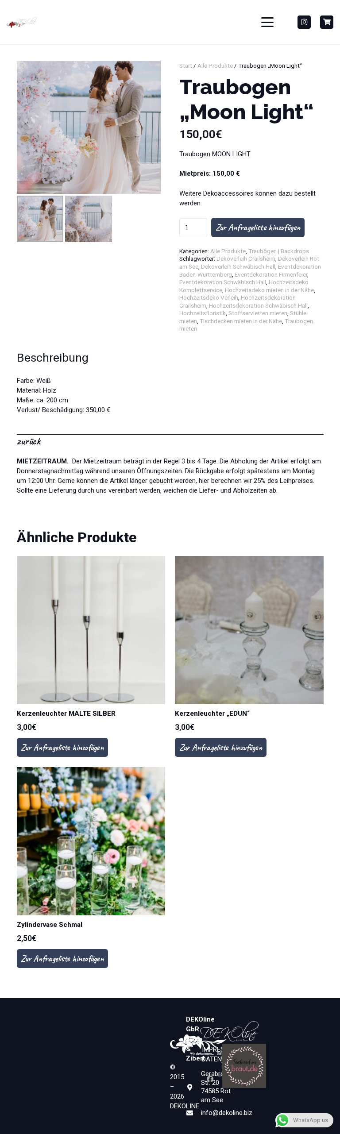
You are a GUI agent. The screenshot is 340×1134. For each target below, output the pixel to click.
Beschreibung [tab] (53, 358)
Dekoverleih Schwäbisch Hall (238, 266)
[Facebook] (210, 1079)
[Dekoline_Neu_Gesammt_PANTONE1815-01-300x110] (22, 22)
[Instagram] (304, 22)
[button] (267, 22)
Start (185, 65)
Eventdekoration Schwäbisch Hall (222, 281)
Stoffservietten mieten (257, 312)
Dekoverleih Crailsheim (245, 258)
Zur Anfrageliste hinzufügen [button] (62, 747)
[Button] (326, 22)
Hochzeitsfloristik (202, 312)
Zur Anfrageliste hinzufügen (258, 227)
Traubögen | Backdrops (278, 251)
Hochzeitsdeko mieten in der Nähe (269, 289)
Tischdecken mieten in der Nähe (241, 320)
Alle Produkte (215, 65)
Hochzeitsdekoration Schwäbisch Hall (258, 305)
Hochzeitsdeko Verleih (208, 297)
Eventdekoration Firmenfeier (271, 274)
